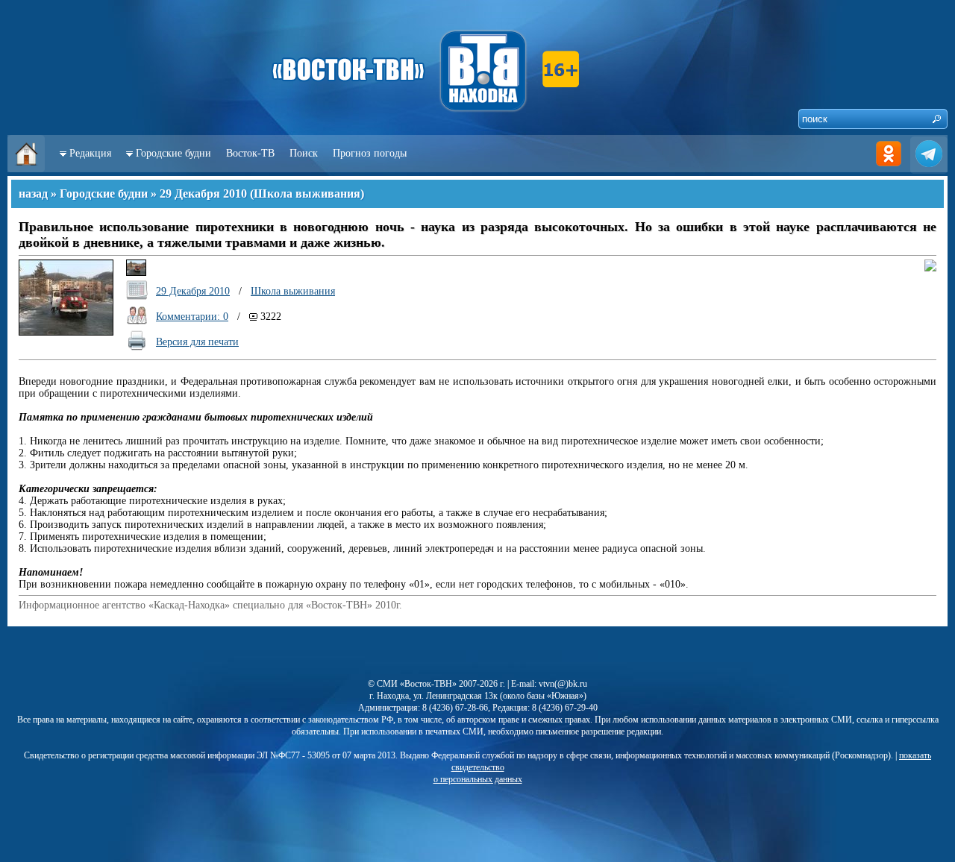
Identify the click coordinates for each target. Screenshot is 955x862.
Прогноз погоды (370, 153)
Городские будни (173, 153)
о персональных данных (477, 779)
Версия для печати (197, 341)
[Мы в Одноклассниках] (888, 168)
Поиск (303, 153)
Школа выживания (307, 193)
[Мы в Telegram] (929, 168)
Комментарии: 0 (192, 316)
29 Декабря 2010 (203, 193)
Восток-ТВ (250, 153)
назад (33, 193)
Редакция (90, 153)
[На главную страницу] (26, 168)
